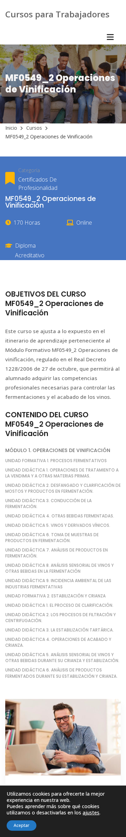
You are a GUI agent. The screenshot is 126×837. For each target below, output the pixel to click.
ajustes (91, 813)
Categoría (29, 170)
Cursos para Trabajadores (57, 14)
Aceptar (21, 825)
